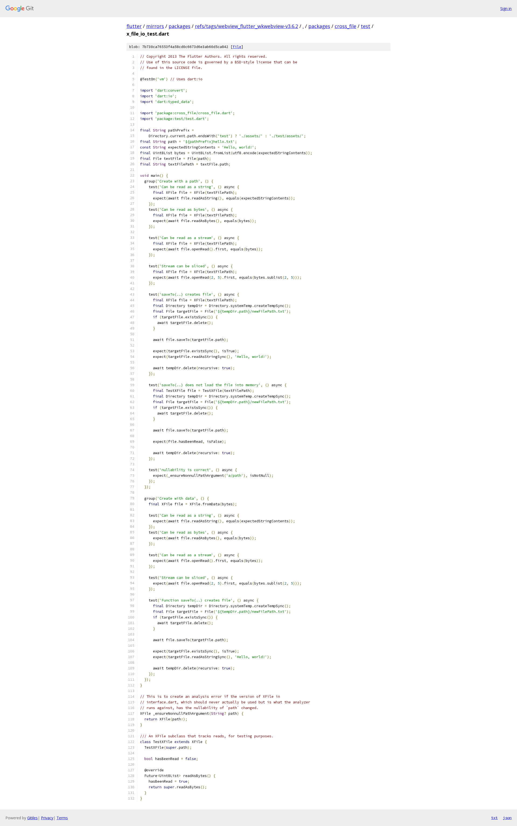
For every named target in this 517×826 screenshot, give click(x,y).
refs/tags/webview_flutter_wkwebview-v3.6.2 (246, 26)
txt (494, 817)
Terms (62, 817)
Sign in (506, 8)
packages (179, 26)
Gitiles (32, 817)
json (507, 817)
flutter (134, 26)
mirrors (155, 26)
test (365, 26)
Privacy (47, 817)
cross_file (345, 26)
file (237, 46)
